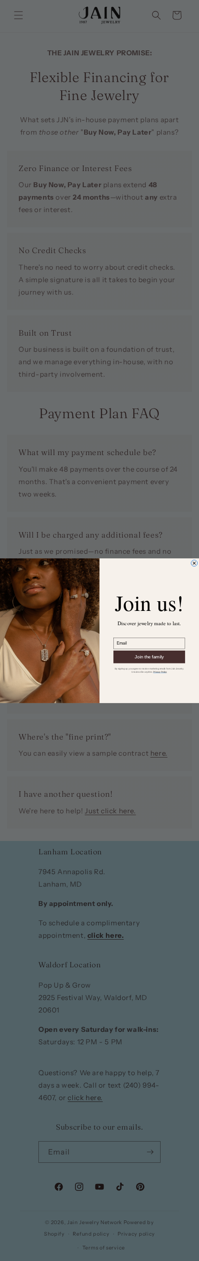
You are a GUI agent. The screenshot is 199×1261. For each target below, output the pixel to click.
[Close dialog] (194, 563)
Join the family (149, 656)
